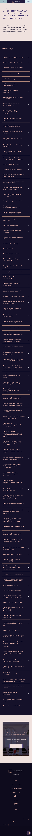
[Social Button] (16, 809)
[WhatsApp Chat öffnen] (28, 833)
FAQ (16, 804)
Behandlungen (16, 788)
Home (16, 781)
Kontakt (16, 800)
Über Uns (16, 792)
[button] (16, 57)
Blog (16, 796)
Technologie (16, 784)
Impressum (22, 830)
